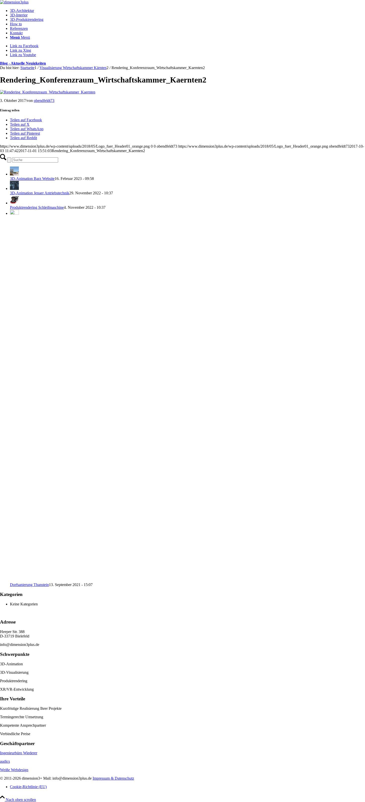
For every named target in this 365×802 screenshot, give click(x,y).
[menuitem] (187, 10)
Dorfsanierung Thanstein (29, 585)
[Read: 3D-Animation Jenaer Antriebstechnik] (14, 188)
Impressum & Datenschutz (113, 778)
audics (5, 761)
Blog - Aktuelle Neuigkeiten (23, 63)
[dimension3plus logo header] (14, 2)
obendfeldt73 (44, 100)
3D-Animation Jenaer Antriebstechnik (39, 193)
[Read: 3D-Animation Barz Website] (14, 174)
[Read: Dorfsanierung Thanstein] (14, 213)
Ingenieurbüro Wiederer (18, 753)
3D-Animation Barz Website (32, 178)
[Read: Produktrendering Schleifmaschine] (14, 203)
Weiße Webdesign (14, 770)
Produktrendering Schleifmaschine (37, 207)
